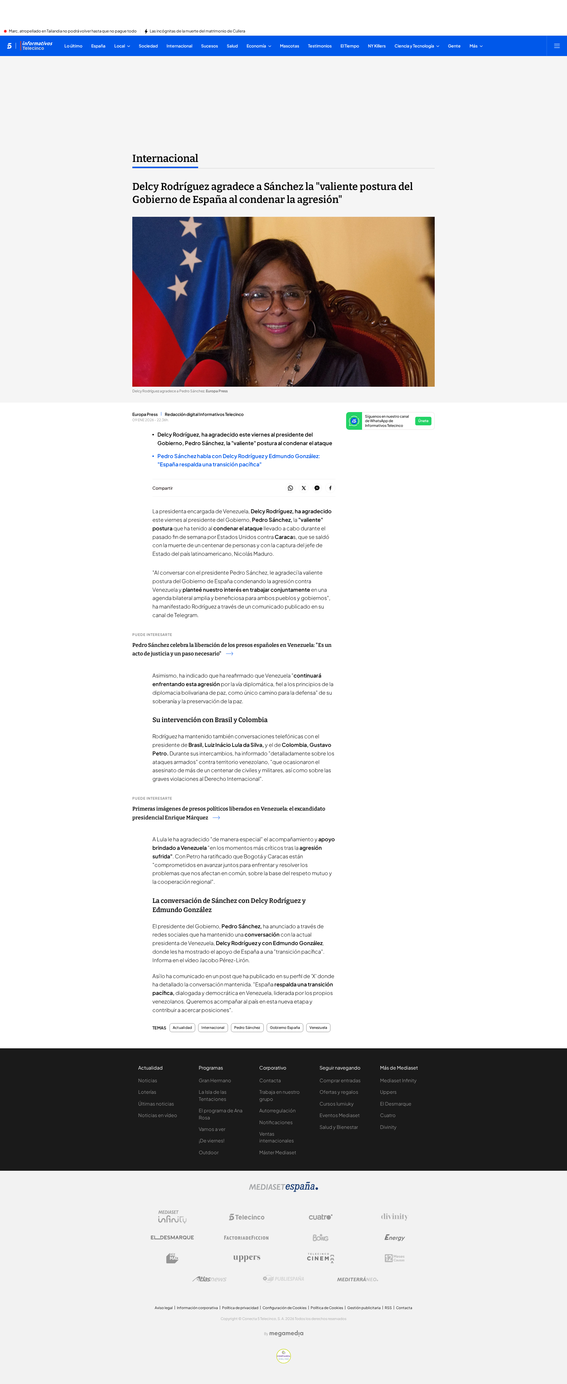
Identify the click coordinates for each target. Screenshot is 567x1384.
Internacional (165, 158)
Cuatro (388, 1115)
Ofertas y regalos (339, 1092)
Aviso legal (164, 1308)
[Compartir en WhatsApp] (290, 488)
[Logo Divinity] (394, 1217)
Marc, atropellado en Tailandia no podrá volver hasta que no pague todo (73, 31)
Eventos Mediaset (340, 1115)
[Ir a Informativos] (36, 45)
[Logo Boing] (321, 1237)
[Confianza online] (283, 1361)
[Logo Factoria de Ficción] (246, 1237)
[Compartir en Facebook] (330, 488)
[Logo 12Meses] (395, 1258)
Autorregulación (277, 1110)
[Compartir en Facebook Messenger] (317, 488)
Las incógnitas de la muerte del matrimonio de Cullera (197, 31)
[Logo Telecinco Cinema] (320, 1258)
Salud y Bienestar (339, 1127)
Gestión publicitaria (364, 1308)
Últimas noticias (156, 1104)
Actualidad (182, 1027)
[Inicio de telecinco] (9, 46)
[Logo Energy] (394, 1237)
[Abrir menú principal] (557, 46)
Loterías (147, 1092)
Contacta (270, 1080)
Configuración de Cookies (285, 1308)
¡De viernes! (211, 1140)
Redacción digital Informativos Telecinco (204, 414)
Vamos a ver (212, 1129)
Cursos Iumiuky (337, 1104)
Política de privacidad (240, 1308)
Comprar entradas (340, 1080)
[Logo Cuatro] (321, 1217)
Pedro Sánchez (247, 1027)
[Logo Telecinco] (246, 1217)
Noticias (147, 1080)
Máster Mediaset (277, 1152)
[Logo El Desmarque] (172, 1237)
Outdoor (209, 1152)
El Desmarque (395, 1104)
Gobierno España (285, 1027)
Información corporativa (197, 1308)
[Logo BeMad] (172, 1258)
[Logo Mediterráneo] (357, 1279)
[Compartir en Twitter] (304, 488)
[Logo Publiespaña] (283, 1279)
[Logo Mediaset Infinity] (172, 1217)
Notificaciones (276, 1122)
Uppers (388, 1092)
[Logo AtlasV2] (209, 1279)
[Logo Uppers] (247, 1258)
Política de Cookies (327, 1308)
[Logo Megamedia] (286, 1333)
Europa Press (145, 414)
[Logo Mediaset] (283, 1190)
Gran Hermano (215, 1080)
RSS (388, 1308)
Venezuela (318, 1027)
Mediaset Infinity (398, 1080)
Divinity (388, 1127)
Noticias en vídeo (157, 1115)
